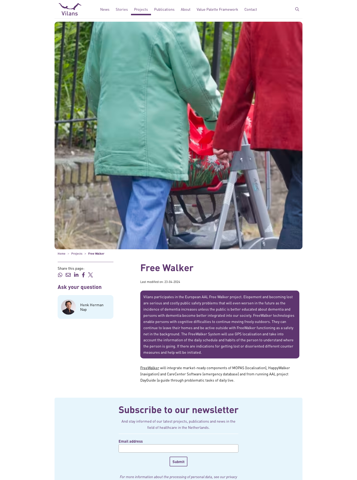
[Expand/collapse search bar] (297, 9)
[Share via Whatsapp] (60, 274)
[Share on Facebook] (83, 274)
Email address (131, 441)
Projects (141, 9)
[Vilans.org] (70, 9)
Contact (250, 9)
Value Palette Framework (217, 9)
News (104, 9)
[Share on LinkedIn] (76, 274)
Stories (122, 9)
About (185, 9)
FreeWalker (149, 367)
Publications (164, 9)
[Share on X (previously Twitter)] (90, 274)
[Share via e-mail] (68, 274)
